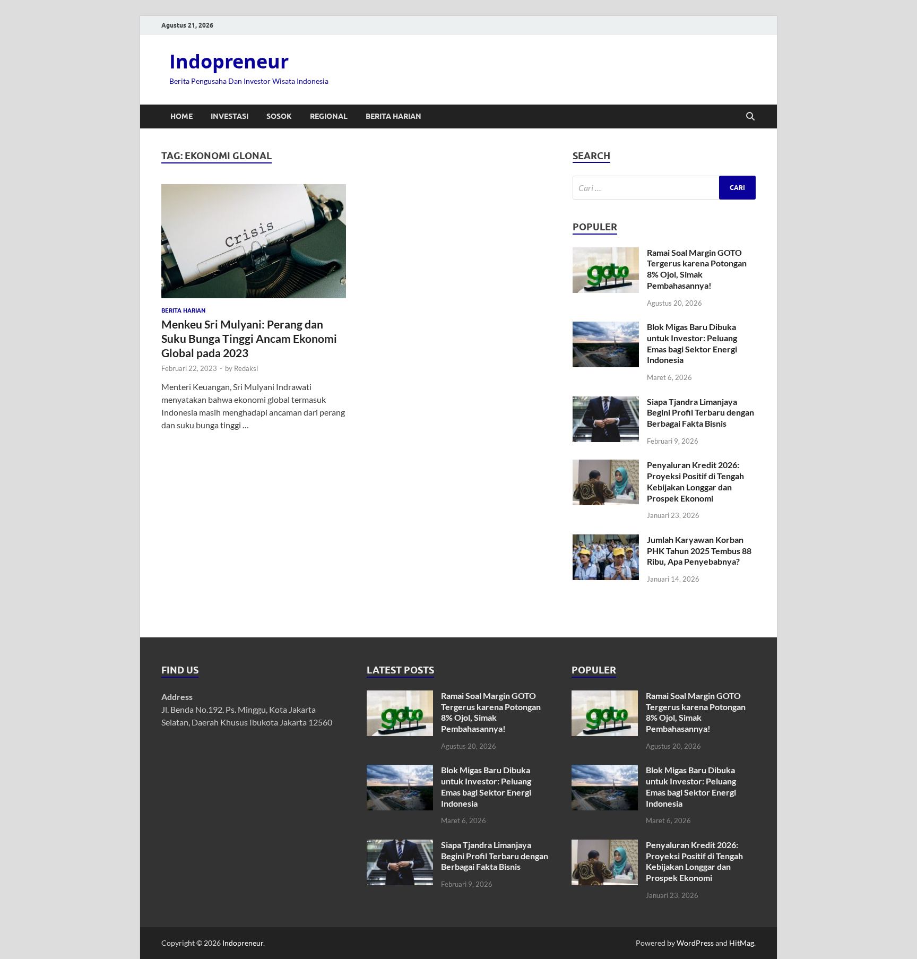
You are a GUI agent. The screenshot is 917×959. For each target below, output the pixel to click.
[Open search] (750, 117)
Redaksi (246, 368)
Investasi (229, 116)
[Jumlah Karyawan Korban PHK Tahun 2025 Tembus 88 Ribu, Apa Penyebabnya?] (606, 540)
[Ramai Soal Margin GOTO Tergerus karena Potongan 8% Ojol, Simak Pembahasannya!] (606, 253)
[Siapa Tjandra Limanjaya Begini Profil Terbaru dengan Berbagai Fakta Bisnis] (606, 403)
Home (181, 116)
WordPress (695, 942)
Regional (329, 116)
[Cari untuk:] (664, 188)
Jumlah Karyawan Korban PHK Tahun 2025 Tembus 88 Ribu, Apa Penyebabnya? (699, 550)
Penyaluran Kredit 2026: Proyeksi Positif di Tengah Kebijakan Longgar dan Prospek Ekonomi (695, 481)
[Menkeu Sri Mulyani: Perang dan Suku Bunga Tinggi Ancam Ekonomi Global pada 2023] (253, 241)
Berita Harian (393, 116)
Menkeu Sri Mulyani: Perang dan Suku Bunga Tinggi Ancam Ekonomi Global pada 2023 (249, 338)
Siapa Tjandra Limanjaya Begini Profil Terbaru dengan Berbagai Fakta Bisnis (700, 412)
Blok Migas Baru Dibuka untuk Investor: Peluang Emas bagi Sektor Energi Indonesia (692, 343)
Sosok (279, 116)
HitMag (741, 942)
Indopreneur (229, 61)
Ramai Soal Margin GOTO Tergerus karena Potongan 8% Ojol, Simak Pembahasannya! (697, 268)
